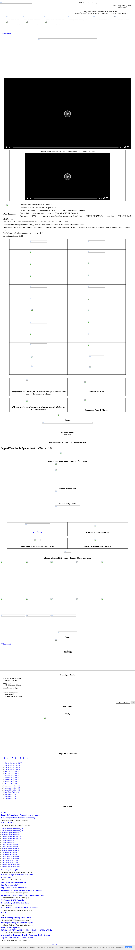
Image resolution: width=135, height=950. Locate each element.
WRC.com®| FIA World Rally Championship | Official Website (26, 930)
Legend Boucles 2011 (12, 786)
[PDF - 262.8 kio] (97, 540)
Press (39, 25)
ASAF (3, 812)
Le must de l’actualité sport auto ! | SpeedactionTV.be (22, 895)
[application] (67, 113)
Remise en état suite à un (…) (11, 844)
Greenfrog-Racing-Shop (11, 870)
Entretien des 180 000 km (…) (11, 836)
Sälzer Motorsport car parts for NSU (16, 918)
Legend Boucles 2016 (12, 788)
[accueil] (16, 3)
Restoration (59, 20)
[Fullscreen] (128, 147)
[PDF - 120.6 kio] (67, 552)
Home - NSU (6, 877)
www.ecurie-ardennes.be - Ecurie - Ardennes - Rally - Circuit (25, 935)
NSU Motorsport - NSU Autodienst (15, 903)
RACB (4, 913)
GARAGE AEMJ (8, 823)
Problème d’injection (8, 840)
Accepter (128, 947)
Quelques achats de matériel (10, 848)
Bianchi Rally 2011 (11, 782)
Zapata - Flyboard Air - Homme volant (17, 938)
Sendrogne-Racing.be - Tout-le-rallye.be (17, 923)
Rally (127, 20)
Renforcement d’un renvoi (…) (11, 856)
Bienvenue (6, 34)
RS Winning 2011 (11, 794)
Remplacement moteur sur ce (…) (12, 829)
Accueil (16, 20)
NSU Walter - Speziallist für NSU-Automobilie (19, 908)
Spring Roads (83, 20)
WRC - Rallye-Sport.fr (10, 927)
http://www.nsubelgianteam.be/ (13, 882)
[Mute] (125, 147)
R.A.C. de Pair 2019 (12, 792)
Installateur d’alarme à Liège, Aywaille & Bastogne (21, 890)
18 (27, 758)
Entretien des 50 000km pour (11, 864)
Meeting (107, 20)
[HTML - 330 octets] (67, 471)
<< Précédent (6, 644)
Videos (19, 25)
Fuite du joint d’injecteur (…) (11, 860)
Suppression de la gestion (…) (11, 852)
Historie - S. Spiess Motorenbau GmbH (17, 875)
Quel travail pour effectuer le (10, 832)
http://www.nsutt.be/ (9, 885)
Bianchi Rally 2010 (11, 771)
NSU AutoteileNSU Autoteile (12, 900)
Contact (59, 25)
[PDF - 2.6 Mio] (37, 540)
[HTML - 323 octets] (67, 718)
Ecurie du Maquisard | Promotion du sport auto (20, 815)
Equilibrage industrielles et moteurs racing (18, 818)
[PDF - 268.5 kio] (97, 526)
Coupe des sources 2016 (13, 763)
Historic (36, 20)
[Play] (67, 114)
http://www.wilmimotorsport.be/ (14, 888)
